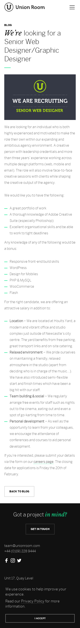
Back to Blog (19, 491)
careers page (43, 462)
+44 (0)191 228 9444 (20, 551)
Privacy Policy (32, 601)
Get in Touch (40, 529)
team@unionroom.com (22, 546)
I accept (40, 618)
